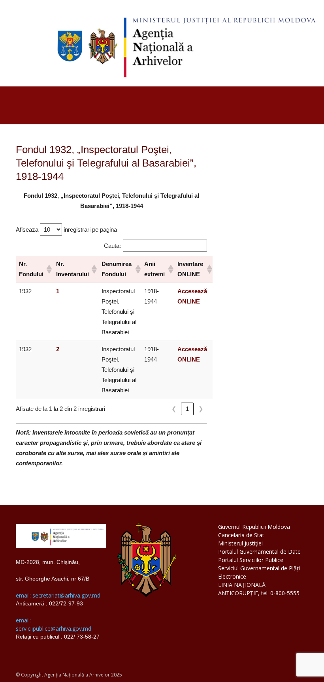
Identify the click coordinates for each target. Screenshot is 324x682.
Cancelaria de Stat (241, 535)
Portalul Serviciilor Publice (250, 560)
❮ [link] (174, 408)
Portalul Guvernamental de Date (259, 551)
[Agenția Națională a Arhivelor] (162, 43)
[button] (48, 269)
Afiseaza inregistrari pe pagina (66, 229)
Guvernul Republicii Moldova (254, 526)
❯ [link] (200, 408)
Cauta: (112, 245)
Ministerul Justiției (240, 543)
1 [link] (187, 408)
